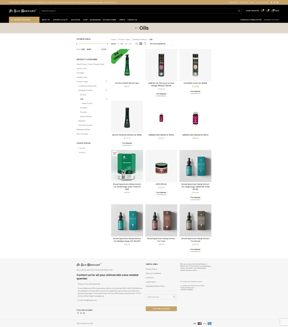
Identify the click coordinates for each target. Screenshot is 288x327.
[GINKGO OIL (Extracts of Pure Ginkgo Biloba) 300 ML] (161, 65)
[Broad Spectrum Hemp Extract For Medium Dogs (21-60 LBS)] (127, 220)
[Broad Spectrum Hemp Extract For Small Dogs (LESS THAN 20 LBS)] (127, 166)
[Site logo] (23, 10)
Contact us (150, 277)
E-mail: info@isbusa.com (87, 300)
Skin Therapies (82, 134)
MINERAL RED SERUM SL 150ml (161, 135)
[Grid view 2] (136, 43)
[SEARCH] (239, 10)
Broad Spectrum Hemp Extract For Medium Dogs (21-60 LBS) (127, 239)
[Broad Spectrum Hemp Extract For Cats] (161, 220)
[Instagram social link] (274, 2)
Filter (104, 49)
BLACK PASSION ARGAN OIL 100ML (127, 135)
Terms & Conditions (153, 273)
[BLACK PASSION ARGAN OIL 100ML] (127, 117)
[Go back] (136, 28)
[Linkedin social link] (277, 2)
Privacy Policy (151, 269)
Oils (81, 99)
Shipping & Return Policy (155, 286)
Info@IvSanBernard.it (187, 288)
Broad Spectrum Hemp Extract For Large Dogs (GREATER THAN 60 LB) (195, 187)
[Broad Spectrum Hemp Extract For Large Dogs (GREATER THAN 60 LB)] (195, 166)
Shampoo (82, 121)
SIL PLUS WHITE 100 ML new (127, 83)
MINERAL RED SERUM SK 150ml (195, 135)
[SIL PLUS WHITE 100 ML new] (127, 65)
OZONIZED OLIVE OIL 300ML (195, 83)
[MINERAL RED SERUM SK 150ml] (195, 117)
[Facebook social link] (271, 2)
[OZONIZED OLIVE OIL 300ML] (195, 65)
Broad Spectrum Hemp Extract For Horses (195, 239)
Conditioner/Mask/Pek (87, 86)
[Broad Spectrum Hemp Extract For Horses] (195, 220)
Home (113, 39)
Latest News (150, 282)
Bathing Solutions (83, 129)
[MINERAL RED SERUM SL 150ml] (161, 117)
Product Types (82, 81)
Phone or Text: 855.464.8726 (89, 284)
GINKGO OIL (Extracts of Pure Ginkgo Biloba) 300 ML (161, 84)
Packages (80, 73)
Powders (83, 112)
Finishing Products (85, 90)
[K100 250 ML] (161, 166)
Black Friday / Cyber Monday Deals (90, 64)
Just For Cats (82, 68)
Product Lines (82, 77)
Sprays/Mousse (86, 116)
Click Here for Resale (161, 309)
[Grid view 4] (145, 43)
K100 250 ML (161, 184)
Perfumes (83, 107)
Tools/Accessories (85, 125)
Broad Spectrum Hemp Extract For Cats (161, 239)
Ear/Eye (83, 94)
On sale (82, 148)
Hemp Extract (87, 103)
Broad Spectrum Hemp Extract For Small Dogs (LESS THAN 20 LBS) (127, 187)
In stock (82, 152)
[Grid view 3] (141, 43)
